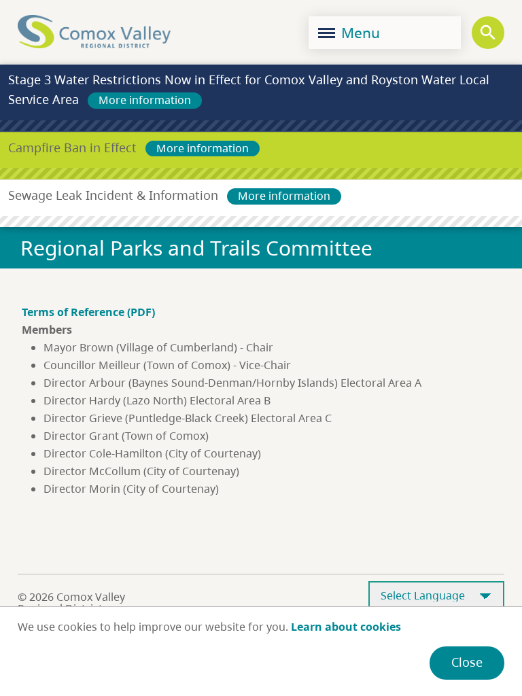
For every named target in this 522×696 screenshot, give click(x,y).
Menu (359, 32)
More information (145, 99)
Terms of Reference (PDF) (88, 311)
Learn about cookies (346, 626)
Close (467, 662)
